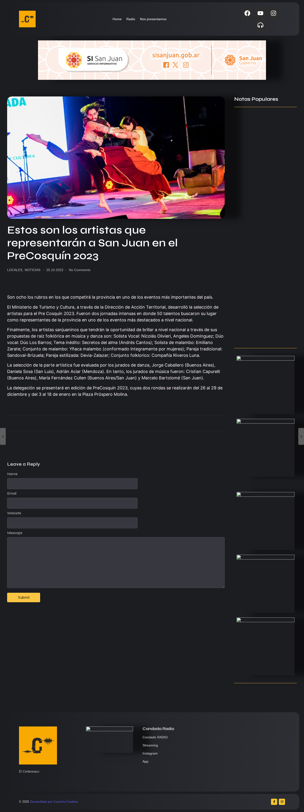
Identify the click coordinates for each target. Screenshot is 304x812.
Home (117, 19)
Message (14, 533)
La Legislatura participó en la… (262, 181)
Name (12, 474)
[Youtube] (260, 13)
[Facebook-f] (274, 802)
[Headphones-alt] (260, 25)
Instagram (150, 753)
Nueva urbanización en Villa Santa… (260, 257)
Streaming (150, 745)
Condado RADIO (155, 737)
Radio (130, 19)
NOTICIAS (32, 270)
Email (11, 493)
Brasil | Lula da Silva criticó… (260, 335)
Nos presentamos (153, 19)
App (145, 761)
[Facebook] (247, 13)
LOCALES (15, 270)
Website (14, 513)
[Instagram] (274, 13)
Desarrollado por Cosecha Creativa (54, 801)
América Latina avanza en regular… (259, 297)
